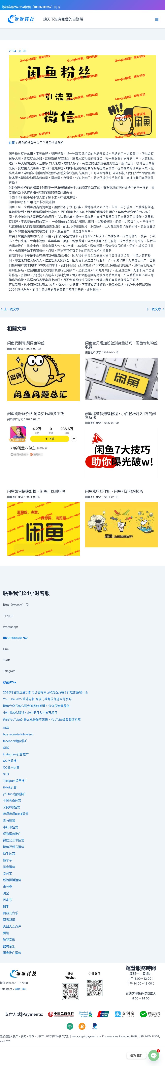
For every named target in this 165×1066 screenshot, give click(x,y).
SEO (6, 774)
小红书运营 (10, 827)
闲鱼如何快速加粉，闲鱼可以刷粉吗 (36, 491)
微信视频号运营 (13, 847)
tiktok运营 (10, 787)
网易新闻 (9, 920)
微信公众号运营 (13, 840)
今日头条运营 (12, 800)
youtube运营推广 (14, 794)
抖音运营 (9, 867)
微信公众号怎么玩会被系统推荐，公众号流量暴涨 (36, 706)
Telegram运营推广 (15, 781)
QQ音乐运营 (11, 767)
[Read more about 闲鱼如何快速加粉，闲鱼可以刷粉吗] (43, 528)
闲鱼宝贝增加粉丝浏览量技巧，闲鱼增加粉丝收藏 (121, 345)
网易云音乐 (10, 913)
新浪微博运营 (12, 880)
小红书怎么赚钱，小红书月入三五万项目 (30, 713)
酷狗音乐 (9, 946)
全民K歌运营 (11, 807)
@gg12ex (20, 988)
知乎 (6, 906)
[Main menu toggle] (157, 19)
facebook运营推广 (15, 741)
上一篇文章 (9, 309)
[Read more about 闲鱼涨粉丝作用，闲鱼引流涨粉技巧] (121, 524)
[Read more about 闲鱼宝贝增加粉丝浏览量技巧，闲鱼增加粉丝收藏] (121, 378)
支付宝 (7, 873)
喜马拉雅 (9, 820)
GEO (6, 748)
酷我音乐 (9, 940)
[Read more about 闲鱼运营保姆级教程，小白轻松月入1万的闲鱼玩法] (121, 453)
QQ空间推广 (11, 761)
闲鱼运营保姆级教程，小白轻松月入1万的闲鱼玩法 (120, 415)
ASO (6, 728)
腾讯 (6, 933)
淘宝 (6, 893)
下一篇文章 (155, 309)
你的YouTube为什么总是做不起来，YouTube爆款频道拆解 (42, 719)
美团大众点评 (12, 926)
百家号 (7, 900)
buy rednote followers (18, 734)
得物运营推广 (12, 834)
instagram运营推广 (16, 754)
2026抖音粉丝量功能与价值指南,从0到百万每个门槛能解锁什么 (45, 692)
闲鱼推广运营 (15, 348)
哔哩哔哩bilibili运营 (15, 814)
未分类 (7, 887)
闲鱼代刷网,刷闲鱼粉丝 (25, 343)
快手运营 (9, 853)
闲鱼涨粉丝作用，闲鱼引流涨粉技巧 (114, 491)
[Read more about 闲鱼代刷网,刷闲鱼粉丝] (43, 377)
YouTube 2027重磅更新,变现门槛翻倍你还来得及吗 (37, 699)
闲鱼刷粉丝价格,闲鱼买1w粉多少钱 (35, 413)
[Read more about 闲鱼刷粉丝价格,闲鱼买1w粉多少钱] (43, 441)
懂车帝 (7, 860)
